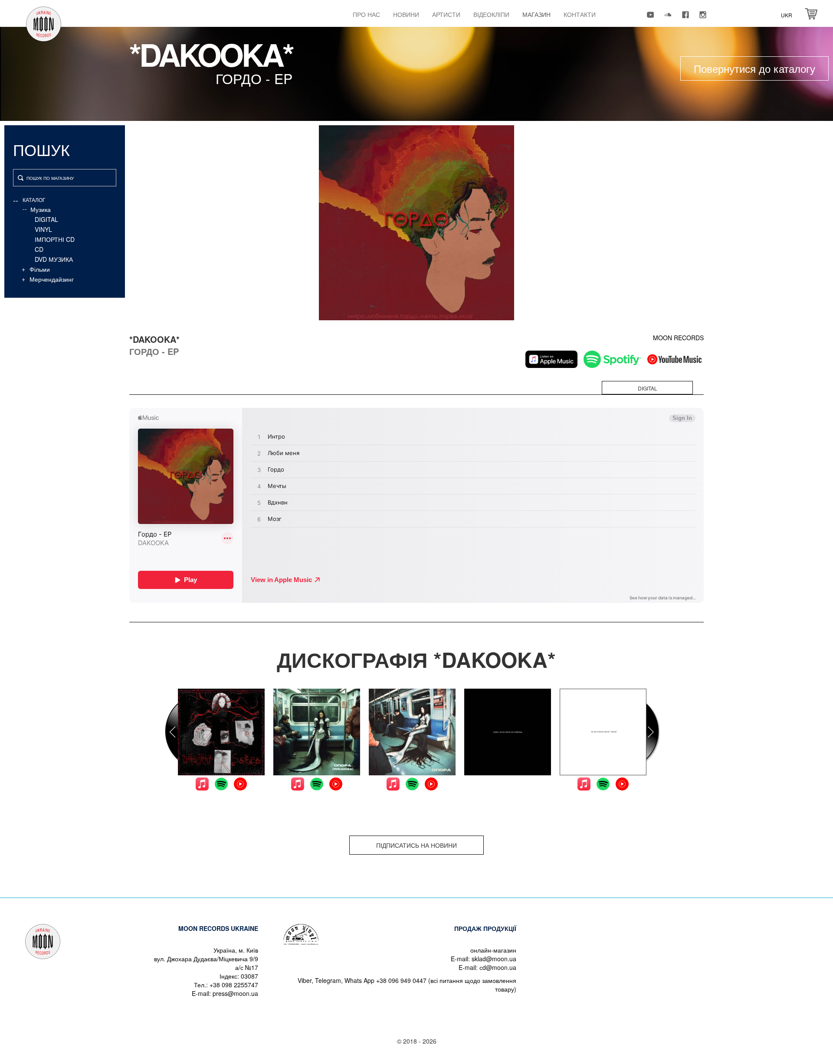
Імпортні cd (55, 239)
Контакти (580, 14)
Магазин (536, 14)
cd (39, 249)
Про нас (366, 14)
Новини (406, 14)
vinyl (43, 229)
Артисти (446, 14)
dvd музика (54, 259)
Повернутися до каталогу (754, 68)
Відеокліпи (491, 14)
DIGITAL (46, 219)
